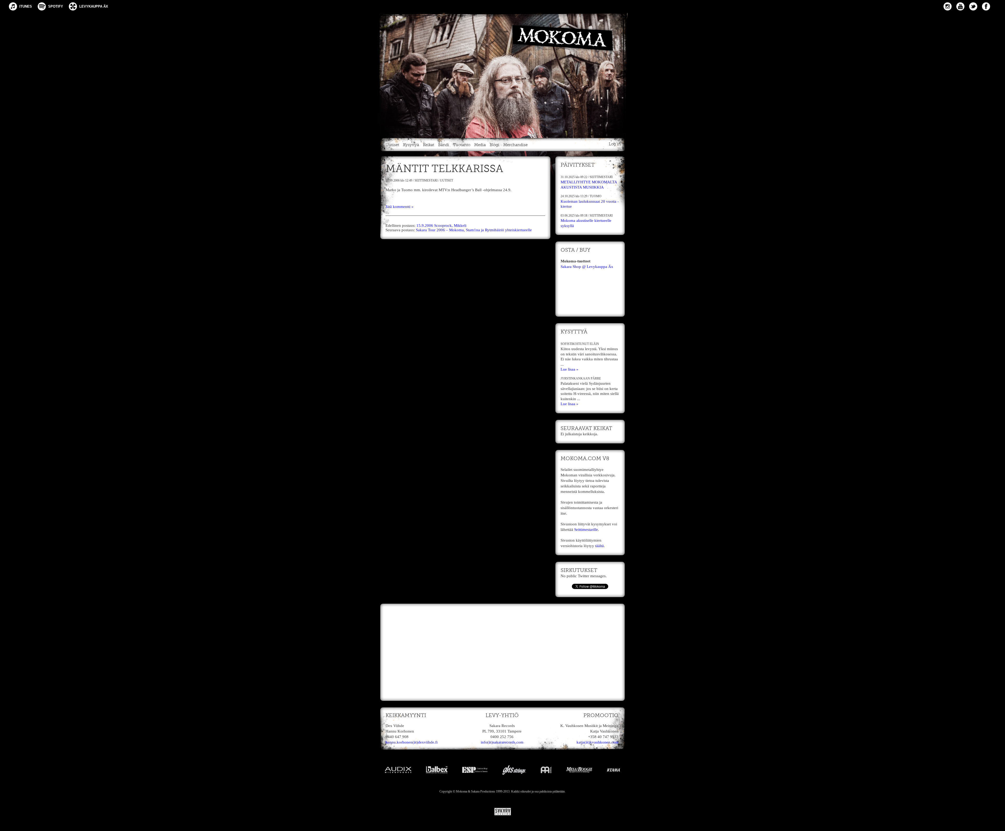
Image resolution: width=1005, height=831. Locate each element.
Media (480, 145)
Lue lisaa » (569, 369)
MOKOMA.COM (502, 74)
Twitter (973, 6)
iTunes (25, 6)
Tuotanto (461, 145)
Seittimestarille (586, 529)
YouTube (960, 6)
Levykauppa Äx (93, 6)
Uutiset (392, 145)
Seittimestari (426, 180)
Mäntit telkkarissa (444, 169)
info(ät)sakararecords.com (502, 742)
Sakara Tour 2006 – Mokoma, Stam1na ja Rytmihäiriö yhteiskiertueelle (474, 230)
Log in (615, 144)
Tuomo (595, 196)
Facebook (986, 6)
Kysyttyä (411, 145)
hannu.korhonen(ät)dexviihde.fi (412, 742)
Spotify (55, 6)
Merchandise (515, 145)
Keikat (428, 145)
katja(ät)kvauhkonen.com (597, 742)
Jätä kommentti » (400, 207)
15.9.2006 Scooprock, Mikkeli (441, 225)
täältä (599, 546)
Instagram (947, 6)
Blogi (494, 145)
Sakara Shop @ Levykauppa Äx (587, 267)
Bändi (443, 145)
